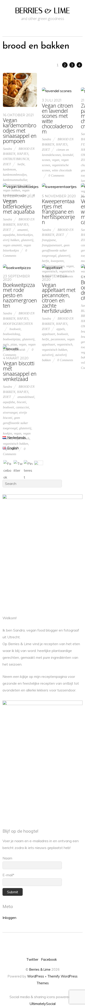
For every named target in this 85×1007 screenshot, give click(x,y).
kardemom (9, 169)
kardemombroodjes (15, 174)
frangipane (49, 240)
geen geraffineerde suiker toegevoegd (56, 250)
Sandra (7, 149)
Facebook (49, 959)
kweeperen (57, 261)
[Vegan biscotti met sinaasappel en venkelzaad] (10, 348)
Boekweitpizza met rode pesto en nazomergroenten (20, 295)
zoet (7, 164)
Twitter (32, 959)
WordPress (35, 976)
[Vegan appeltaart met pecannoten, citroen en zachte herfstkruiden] (52, 267)
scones (46, 160)
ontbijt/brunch (16, 159)
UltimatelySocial (42, 1003)
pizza (14, 344)
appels (60, 329)
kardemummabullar (15, 180)
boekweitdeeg (11, 334)
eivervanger (10, 412)
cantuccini (22, 407)
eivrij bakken (11, 240)
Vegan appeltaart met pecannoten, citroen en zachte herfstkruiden (58, 297)
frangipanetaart (52, 245)
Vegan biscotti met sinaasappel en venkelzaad (19, 371)
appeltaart (48, 334)
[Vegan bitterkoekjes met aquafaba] (21, 186)
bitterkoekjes (25, 235)
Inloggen (9, 917)
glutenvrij (27, 240)
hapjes (22, 153)
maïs (6, 344)
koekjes (7, 433)
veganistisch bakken (54, 349)
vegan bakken (11, 190)
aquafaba (9, 235)
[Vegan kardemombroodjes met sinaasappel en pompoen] (20, 105)
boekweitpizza (11, 339)
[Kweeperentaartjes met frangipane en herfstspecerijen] (59, 186)
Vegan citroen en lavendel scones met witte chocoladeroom (57, 118)
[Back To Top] (42, 944)
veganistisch (49, 271)
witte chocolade (62, 170)
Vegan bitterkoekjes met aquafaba (19, 206)
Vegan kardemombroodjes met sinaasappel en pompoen (19, 131)
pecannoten (58, 339)
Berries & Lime (40, 970)
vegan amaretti (12, 245)
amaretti (22, 230)
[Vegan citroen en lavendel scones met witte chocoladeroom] (57, 91)
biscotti (21, 402)
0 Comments (56, 175)
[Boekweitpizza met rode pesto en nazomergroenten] (17, 267)
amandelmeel (25, 397)
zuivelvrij (47, 355)
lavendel (68, 155)
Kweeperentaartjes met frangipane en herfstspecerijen (58, 212)
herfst (20, 164)
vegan (55, 160)
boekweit (15, 329)
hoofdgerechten (18, 324)
